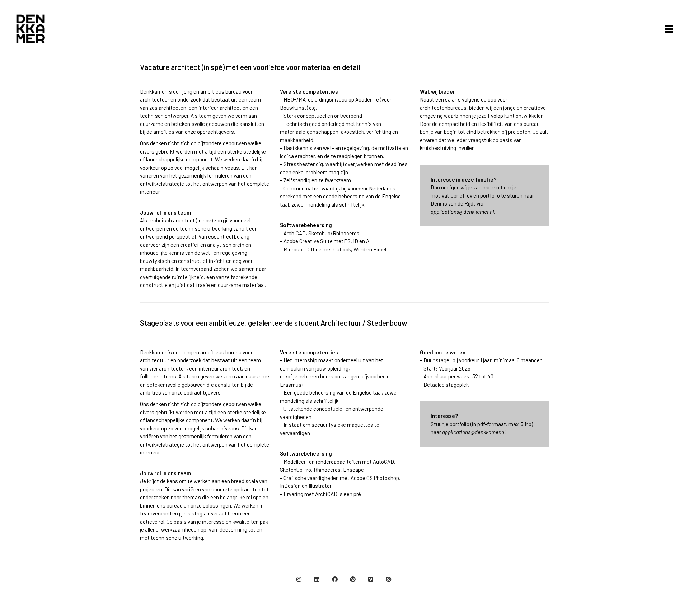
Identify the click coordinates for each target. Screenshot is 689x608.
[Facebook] (335, 579)
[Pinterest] (353, 579)
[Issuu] (388, 579)
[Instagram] (299, 579)
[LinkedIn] (317, 579)
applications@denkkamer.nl (462, 211)
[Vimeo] (371, 579)
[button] (667, 29)
